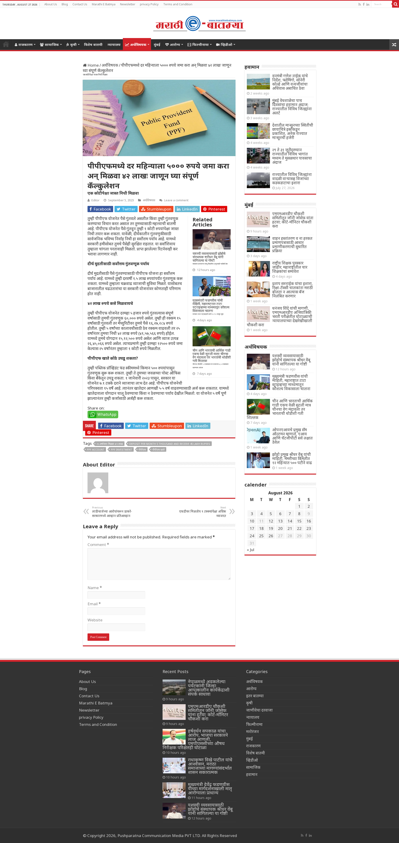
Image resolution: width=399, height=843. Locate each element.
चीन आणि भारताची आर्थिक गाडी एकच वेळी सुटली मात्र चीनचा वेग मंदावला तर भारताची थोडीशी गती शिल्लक (280, 409)
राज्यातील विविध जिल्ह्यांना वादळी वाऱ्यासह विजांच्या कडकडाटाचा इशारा (292, 178)
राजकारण (25, 44)
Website (95, 620)
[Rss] (359, 4)
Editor (95, 200)
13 (280, 521)
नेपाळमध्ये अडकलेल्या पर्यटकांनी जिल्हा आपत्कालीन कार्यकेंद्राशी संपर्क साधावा (209, 687)
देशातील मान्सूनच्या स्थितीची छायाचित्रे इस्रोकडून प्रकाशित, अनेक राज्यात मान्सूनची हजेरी (292, 131)
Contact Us (80, 4)
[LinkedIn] (368, 4)
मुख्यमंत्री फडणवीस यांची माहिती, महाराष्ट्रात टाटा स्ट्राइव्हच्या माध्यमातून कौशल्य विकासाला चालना (291, 382)
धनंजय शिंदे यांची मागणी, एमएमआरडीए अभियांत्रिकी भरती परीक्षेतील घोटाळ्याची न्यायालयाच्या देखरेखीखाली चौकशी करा (279, 316)
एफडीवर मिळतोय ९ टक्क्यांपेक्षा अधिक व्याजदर (202, 512)
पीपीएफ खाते (158, 449)
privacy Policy (149, 4)
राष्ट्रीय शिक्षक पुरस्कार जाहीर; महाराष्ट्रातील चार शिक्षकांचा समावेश (289, 267)
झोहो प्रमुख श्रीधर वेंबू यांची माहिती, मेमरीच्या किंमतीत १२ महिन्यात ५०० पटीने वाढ (292, 458)
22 (299, 528)
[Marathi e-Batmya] (199, 22)
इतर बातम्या (255, 695)
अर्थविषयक (138, 44)
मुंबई (157, 44)
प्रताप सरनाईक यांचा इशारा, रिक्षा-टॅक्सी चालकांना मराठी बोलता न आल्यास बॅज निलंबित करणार (292, 290)
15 (299, 521)
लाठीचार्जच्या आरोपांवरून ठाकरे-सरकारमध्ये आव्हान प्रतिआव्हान (112, 512)
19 (271, 528)
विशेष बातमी (93, 44)
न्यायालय (114, 44)
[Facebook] (363, 4)
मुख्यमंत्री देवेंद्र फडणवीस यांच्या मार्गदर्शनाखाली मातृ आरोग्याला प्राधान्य (210, 788)
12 (271, 521)
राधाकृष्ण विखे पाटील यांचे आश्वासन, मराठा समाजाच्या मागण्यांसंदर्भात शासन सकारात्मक (210, 766)
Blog (65, 4)
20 (280, 528)
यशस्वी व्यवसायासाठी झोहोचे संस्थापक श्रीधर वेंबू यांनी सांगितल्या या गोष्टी (291, 360)
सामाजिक (52, 44)
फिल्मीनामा (200, 44)
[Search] (395, 4)
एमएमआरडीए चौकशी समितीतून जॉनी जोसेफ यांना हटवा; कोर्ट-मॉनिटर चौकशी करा (292, 220)
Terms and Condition (177, 4)
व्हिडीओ (226, 44)
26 (271, 535)
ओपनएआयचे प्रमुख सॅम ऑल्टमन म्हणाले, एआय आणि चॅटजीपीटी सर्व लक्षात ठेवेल (292, 436)
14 (289, 521)
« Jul (250, 549)
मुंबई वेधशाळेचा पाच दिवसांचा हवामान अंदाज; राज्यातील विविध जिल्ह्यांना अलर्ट (292, 107)
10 (252, 521)
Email (94, 603)
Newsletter (127, 4)
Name (95, 587)
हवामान (251, 774)
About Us (50, 4)
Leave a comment (176, 200)
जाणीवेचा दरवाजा (259, 710)
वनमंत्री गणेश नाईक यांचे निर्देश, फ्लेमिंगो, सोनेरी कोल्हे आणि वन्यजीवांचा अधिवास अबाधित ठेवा (290, 82)
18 (261, 528)
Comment (98, 544)
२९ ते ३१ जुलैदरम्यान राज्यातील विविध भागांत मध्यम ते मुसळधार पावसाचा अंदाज (292, 156)
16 (308, 521)
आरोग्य (175, 44)
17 (252, 528)
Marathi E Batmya (103, 4)
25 (261, 535)
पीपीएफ (142, 449)
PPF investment (121, 449)
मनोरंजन (252, 731)
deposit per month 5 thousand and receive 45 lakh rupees (169, 443)
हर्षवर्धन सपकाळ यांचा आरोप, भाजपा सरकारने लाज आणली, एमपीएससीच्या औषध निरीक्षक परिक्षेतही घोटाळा (195, 739)
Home (6, 44)
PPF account (95, 449)
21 (289, 528)
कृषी (73, 44)
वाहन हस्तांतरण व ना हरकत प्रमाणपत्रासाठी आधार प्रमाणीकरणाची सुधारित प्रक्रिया (292, 244)
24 (252, 535)
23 (308, 528)
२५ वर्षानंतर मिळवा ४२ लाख (110, 443)
